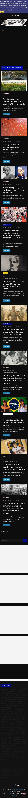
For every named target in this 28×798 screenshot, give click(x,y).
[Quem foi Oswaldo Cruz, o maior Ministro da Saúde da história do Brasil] (14, 263)
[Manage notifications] (24, 794)
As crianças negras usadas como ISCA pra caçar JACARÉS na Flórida (14, 101)
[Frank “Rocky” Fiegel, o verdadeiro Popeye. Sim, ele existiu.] (14, 172)
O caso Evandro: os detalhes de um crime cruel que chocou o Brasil (14, 466)
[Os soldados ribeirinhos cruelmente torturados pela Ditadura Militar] (14, 313)
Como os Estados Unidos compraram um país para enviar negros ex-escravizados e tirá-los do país (14, 508)
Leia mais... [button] (10, 10)
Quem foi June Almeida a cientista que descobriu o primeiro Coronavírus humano (14, 379)
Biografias (5, 273)
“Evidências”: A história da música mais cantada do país (13, 422)
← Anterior (4, 531)
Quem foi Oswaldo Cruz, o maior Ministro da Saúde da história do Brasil (13, 285)
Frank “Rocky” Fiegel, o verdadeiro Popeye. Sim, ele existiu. (13, 190)
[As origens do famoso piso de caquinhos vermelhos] (14, 127)
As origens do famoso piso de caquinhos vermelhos (12, 147)
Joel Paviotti (18, 96)
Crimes (4, 456)
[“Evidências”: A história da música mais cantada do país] (14, 404)
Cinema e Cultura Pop (7, 414)
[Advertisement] (14, 46)
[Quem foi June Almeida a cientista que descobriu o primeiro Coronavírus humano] (14, 358)
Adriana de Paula (19, 417)
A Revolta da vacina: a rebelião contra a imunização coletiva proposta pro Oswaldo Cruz (13, 235)
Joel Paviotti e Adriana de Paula (10, 278)
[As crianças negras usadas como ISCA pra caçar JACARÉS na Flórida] (14, 81)
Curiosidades (6, 93)
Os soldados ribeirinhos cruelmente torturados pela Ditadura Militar (13, 331)
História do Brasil (7, 224)
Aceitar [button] (2, 12)
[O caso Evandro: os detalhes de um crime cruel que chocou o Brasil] (14, 446)
